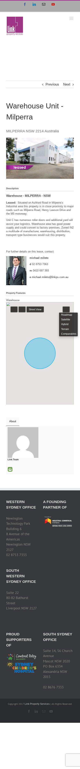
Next (66, 84)
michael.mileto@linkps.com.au (50, 277)
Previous (52, 84)
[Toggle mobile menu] (72, 18)
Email (10, 469)
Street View (35, 309)
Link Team (13, 459)
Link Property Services (37, 704)
